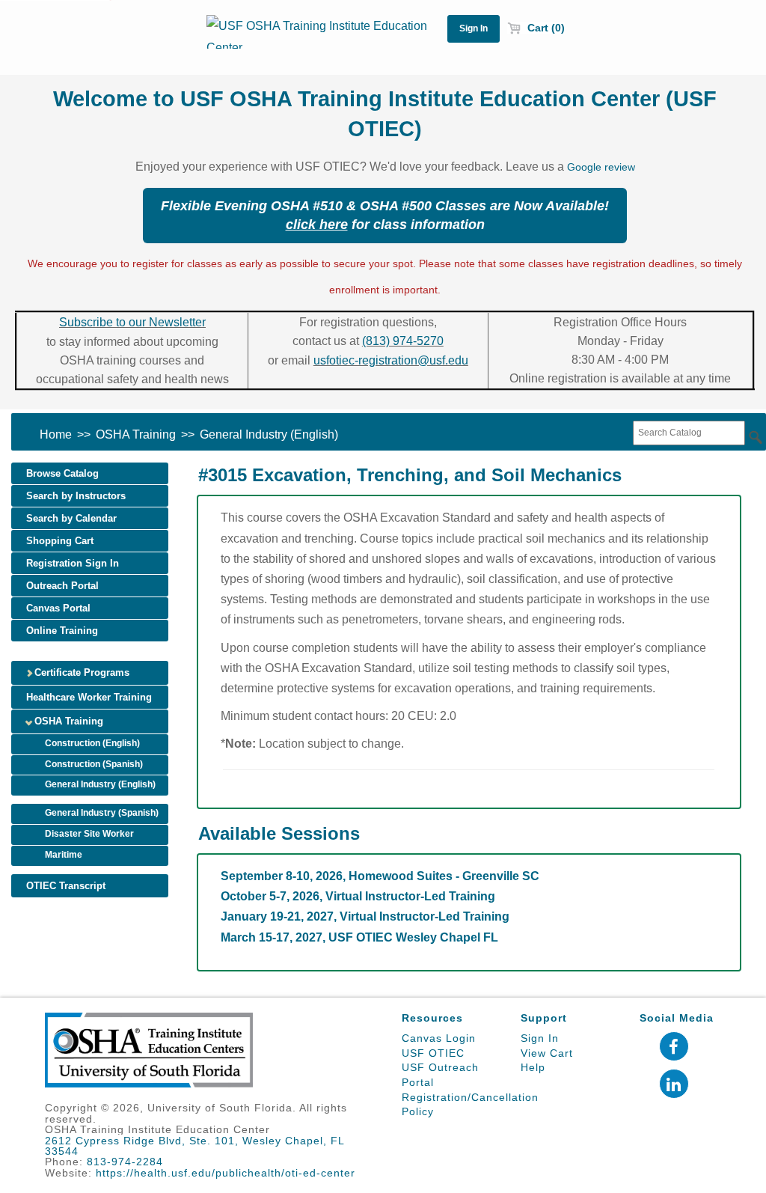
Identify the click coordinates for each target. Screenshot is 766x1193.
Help (533, 1067)
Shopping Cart (60, 540)
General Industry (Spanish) (102, 813)
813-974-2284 (125, 1162)
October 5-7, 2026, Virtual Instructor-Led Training (358, 896)
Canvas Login (439, 1038)
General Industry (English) (269, 434)
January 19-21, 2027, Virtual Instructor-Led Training (365, 916)
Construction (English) (92, 743)
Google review (601, 167)
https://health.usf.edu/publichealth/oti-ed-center (225, 1173)
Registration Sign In (72, 563)
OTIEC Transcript (65, 885)
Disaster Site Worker (89, 834)
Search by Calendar (71, 518)
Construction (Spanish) (94, 764)
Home (56, 434)
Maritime (63, 854)
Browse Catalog (62, 473)
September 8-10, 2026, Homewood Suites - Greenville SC (380, 876)
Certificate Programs (80, 672)
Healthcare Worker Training (89, 697)
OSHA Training (136, 434)
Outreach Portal (62, 585)
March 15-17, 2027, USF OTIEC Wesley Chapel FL (359, 937)
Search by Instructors (76, 495)
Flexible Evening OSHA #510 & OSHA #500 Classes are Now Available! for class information (385, 215)
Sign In (540, 1038)
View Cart (547, 1053)
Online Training (62, 630)
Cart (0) (544, 28)
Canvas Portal (58, 608)
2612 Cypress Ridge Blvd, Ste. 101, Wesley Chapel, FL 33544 (195, 1146)
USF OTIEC (433, 1053)
